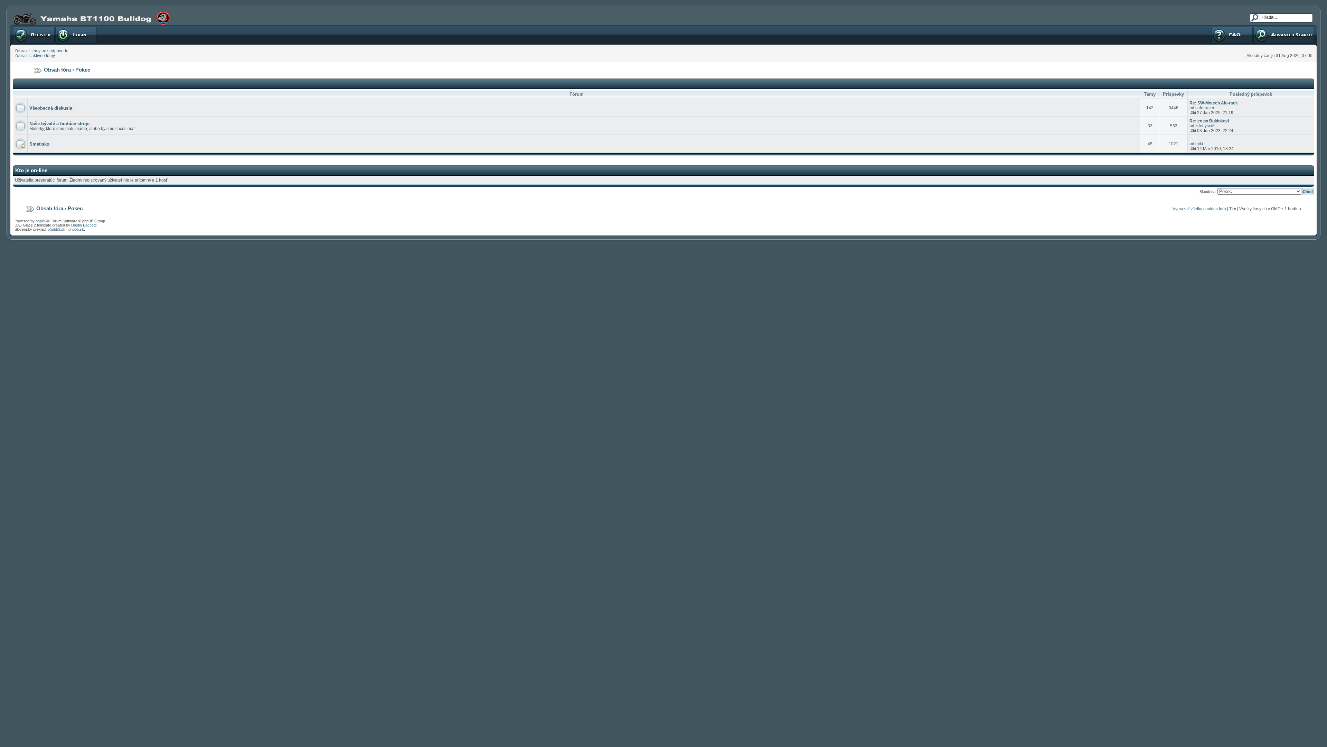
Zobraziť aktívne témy (35, 55)
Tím (1232, 208)
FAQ (1215, 27)
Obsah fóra (57, 70)
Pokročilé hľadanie (1271, 27)
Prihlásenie (65, 27)
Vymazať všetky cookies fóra (1199, 208)
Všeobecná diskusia (50, 108)
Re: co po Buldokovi (1209, 121)
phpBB (41, 221)
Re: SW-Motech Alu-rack (1213, 103)
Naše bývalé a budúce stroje (59, 123)
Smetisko (39, 144)
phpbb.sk (76, 229)
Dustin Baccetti (83, 225)
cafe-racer (1204, 107)
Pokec (82, 70)
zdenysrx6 (1205, 125)
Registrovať (24, 27)
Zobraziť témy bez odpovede (41, 50)
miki (1199, 143)
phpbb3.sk (56, 229)
